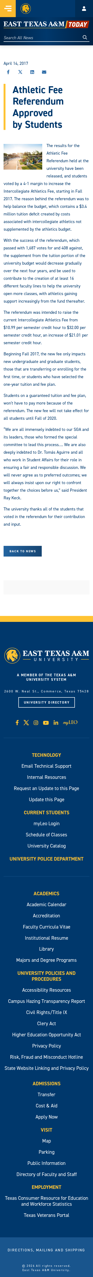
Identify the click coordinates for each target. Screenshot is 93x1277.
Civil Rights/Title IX (46, 1012)
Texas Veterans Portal (46, 1215)
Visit (46, 1130)
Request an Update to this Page (46, 788)
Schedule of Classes (46, 835)
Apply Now (47, 1117)
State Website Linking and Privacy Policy (47, 1068)
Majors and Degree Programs (46, 960)
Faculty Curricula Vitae (46, 927)
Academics (46, 893)
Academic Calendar (46, 904)
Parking (47, 1152)
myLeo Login (47, 823)
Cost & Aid (46, 1106)
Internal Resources (46, 777)
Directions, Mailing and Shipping (46, 1250)
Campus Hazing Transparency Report (46, 1001)
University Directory (47, 702)
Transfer (46, 1094)
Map (46, 1141)
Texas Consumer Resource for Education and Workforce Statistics (46, 1201)
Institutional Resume (46, 938)
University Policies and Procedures (46, 976)
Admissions (47, 1083)
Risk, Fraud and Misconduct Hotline (46, 1057)
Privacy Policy (46, 1046)
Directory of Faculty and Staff (46, 1174)
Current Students (46, 812)
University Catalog (46, 846)
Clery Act (46, 1023)
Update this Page (46, 799)
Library (46, 949)
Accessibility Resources (46, 990)
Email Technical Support (46, 766)
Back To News (23, 551)
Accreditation (46, 916)
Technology (46, 755)
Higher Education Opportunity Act (46, 1035)
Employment (46, 1187)
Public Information (46, 1163)
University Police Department (46, 859)
